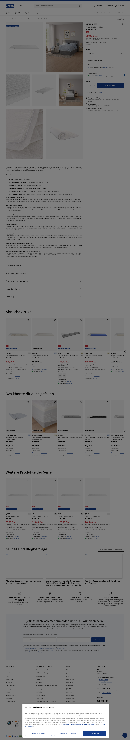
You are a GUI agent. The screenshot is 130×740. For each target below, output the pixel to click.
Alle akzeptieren (94, 733)
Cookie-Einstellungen (38, 733)
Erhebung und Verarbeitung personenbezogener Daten (77, 724)
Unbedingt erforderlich (68, 733)
